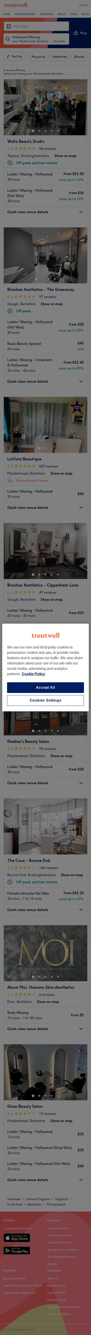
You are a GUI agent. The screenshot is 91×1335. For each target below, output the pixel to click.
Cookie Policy (33, 674)
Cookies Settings (45, 700)
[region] (45, 668)
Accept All (45, 687)
